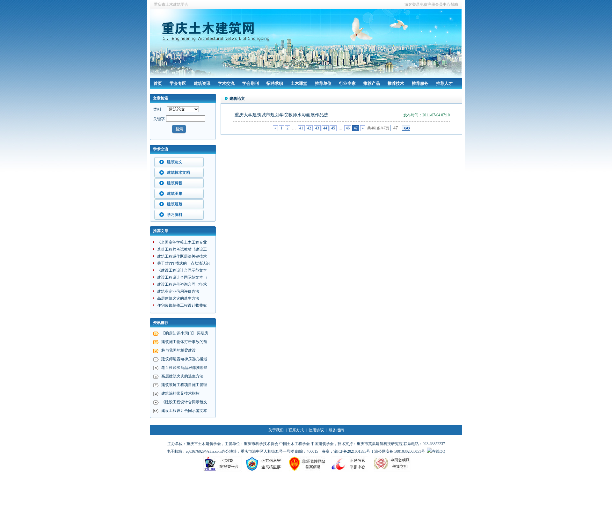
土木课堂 (299, 83)
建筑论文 (174, 162)
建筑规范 (174, 204)
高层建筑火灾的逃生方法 (178, 298)
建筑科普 (174, 183)
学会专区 (178, 83)
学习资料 (174, 214)
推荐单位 (323, 83)
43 (317, 128)
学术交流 (226, 83)
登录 (416, 4)
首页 (158, 83)
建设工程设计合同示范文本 (184, 410)
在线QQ (438, 451)
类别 (157, 109)
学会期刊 (250, 83)
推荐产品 (371, 83)
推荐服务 (420, 83)
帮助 (454, 4)
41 (301, 128)
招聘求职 (274, 83)
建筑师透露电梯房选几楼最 (184, 359)
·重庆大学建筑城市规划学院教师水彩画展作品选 (280, 115)
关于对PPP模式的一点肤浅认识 (183, 263)
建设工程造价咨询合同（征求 (182, 284)
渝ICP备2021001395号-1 (353, 451)
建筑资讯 (202, 83)
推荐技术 (396, 83)
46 (348, 128)
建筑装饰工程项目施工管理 (184, 385)
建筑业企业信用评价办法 (178, 291)
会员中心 (442, 4)
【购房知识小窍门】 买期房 (184, 333)
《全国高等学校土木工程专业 (182, 242)
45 (333, 128)
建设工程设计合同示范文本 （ (182, 277)
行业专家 (347, 83)
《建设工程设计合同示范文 (184, 402)
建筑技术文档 (178, 172)
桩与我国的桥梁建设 (178, 350)
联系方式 (296, 430)
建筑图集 (174, 193)
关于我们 (276, 430)
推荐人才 (444, 83)
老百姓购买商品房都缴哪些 (184, 367)
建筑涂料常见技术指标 (180, 393)
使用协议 (316, 430)
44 (325, 128)
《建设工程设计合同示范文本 (182, 270)
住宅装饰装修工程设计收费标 (182, 305)
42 (309, 128)
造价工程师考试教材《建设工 (182, 249)
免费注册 (427, 4)
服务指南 (336, 430)
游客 (408, 4)
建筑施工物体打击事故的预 (184, 342)
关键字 (159, 119)
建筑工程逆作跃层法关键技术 (182, 256)
